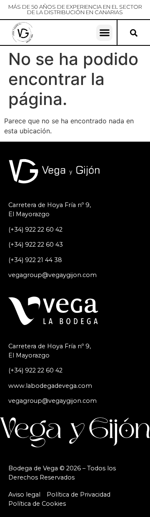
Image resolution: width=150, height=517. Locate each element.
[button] (104, 33)
